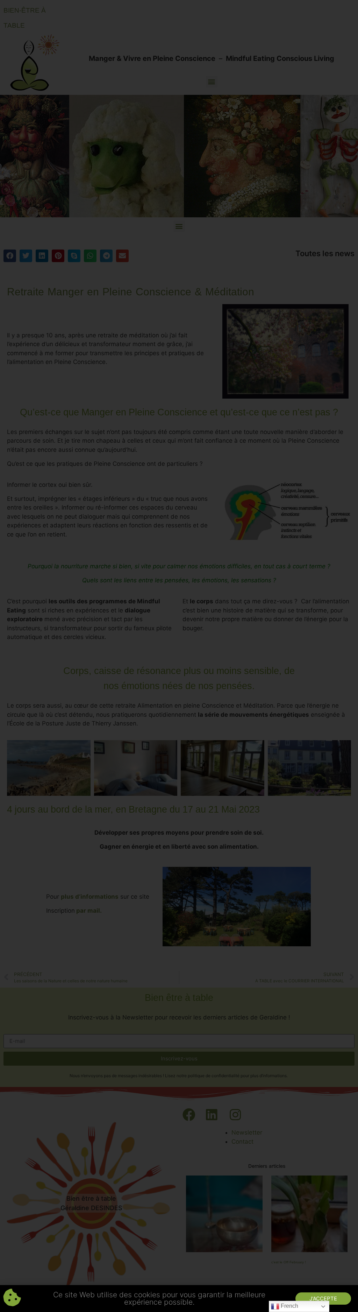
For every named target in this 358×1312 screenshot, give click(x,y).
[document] (179, 656)
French (288, 1306)
